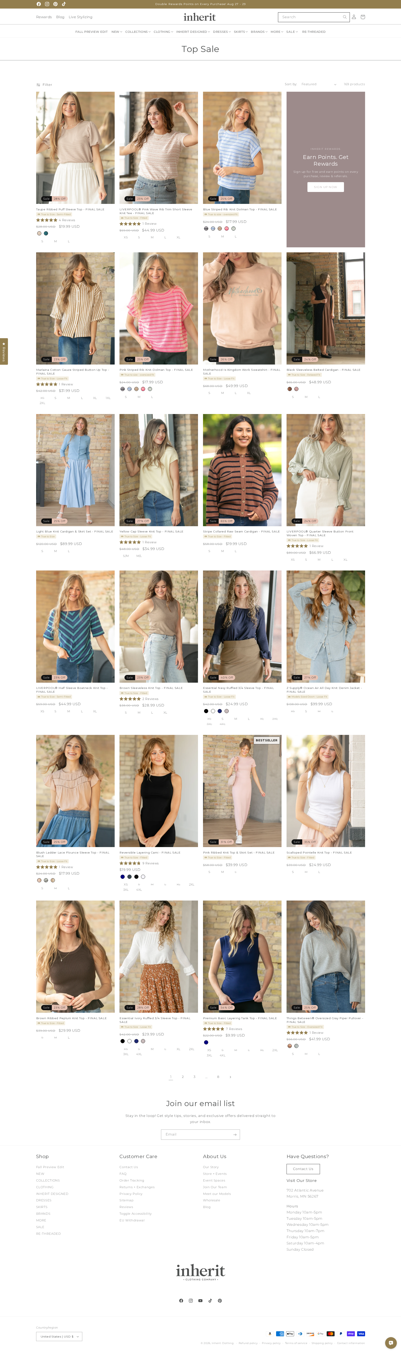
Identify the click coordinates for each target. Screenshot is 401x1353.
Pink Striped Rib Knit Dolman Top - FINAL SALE (156, 369)
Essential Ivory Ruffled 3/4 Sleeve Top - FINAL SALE (154, 1020)
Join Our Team (215, 1187)
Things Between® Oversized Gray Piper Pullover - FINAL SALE (325, 1020)
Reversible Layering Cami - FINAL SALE (149, 852)
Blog (60, 17)
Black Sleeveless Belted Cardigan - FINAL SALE (324, 369)
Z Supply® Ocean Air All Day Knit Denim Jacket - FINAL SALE (324, 690)
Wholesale (211, 1200)
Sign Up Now (325, 187)
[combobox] (314, 17)
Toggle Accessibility (135, 1214)
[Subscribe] (235, 1134)
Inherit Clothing (223, 1343)
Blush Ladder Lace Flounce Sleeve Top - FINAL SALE (72, 854)
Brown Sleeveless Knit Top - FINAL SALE (151, 688)
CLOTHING (45, 1187)
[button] (117, 32)
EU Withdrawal (132, 1220)
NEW (40, 1174)
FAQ (122, 1174)
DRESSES (44, 1200)
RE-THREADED (48, 1234)
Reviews (126, 1207)
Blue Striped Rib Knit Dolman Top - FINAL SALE (240, 209)
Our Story (211, 1167)
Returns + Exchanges (137, 1187)
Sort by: (291, 84)
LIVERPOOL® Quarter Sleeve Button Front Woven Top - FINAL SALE (320, 533)
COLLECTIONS (48, 1180)
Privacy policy (271, 1343)
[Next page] (230, 1077)
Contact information (351, 1343)
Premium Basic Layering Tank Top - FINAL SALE (240, 1018)
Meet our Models (217, 1194)
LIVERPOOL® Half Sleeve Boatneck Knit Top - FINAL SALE (72, 690)
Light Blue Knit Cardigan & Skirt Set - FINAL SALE (74, 531)
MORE (41, 1220)
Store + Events (215, 1174)
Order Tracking (131, 1180)
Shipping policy (322, 1343)
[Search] (345, 17)
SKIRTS (42, 1207)
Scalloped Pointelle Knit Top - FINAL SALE (319, 852)
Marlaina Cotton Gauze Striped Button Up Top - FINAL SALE (72, 371)
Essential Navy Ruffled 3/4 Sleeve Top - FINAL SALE (238, 690)
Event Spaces (214, 1180)
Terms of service (296, 1343)
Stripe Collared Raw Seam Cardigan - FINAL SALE (241, 531)
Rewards (44, 17)
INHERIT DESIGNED (52, 1194)
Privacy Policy (131, 1194)
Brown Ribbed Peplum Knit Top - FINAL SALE (71, 1018)
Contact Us (128, 1167)
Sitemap (126, 1200)
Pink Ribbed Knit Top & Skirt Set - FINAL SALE (239, 852)
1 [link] (171, 1077)
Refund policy (248, 1343)
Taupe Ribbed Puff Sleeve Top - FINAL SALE (70, 209)
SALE (40, 1227)
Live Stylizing (81, 17)
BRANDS (43, 1214)
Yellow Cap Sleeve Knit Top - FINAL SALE (151, 531)
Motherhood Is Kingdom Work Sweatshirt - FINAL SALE (241, 371)
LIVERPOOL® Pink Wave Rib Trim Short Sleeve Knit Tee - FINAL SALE (155, 211)
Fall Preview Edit (50, 1167)
